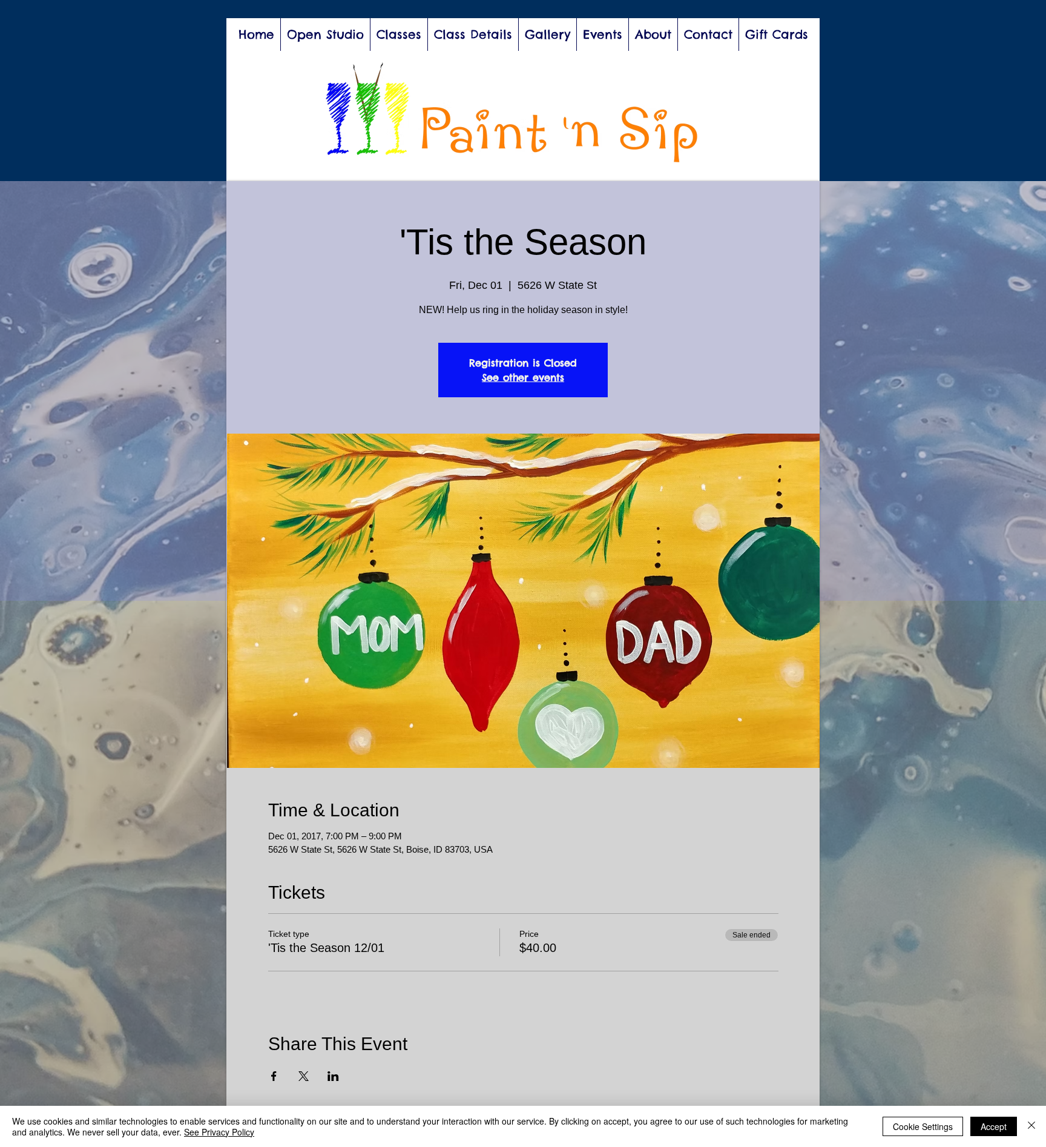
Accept (994, 1126)
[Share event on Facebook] (274, 1076)
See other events (523, 377)
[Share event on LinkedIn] (333, 1076)
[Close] (1031, 1126)
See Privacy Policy (219, 1132)
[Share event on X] (303, 1076)
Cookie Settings (923, 1126)
